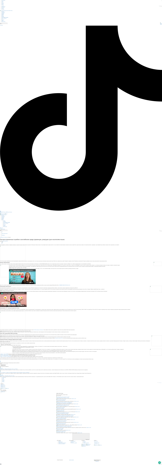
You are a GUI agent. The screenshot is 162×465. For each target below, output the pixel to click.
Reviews (3, 16)
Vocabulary (3, 12)
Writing (3, 14)
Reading (3, 218)
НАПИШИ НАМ (3, 391)
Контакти (3, 9)
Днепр (2, 3)
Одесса (3, 4)
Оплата (3, 8)
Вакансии (3, 7)
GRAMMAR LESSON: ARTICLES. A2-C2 (64, 285)
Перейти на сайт (73, 398)
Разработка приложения (60, 462)
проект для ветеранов (62, 443)
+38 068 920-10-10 (96, 443)
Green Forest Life (4, 18)
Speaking (3, 19)
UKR (0, 212)
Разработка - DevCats (60, 461)
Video (2, 20)
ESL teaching (3, 21)
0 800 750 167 (3, 384)
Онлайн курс (3, 0)
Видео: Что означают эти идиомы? (5, 356)
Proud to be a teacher (74, 442)
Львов (2, 1)
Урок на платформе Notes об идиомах (6, 355)
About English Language (5, 17)
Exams (3, 15)
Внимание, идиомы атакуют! (5, 354)
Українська (97, 461)
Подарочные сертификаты (62, 442)
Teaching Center (73, 441)
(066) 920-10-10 (3, 385)
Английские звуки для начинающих (38, 329)
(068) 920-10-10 (3, 386)
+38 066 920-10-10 (96, 442)
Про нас (84, 441)
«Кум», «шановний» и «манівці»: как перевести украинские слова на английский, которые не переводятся (14, 372)
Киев (2, 2)
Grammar (3, 11)
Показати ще (87, 439)
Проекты (3, 5)
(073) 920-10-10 (3, 387)
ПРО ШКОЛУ (3, 6)
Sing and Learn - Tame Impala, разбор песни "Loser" (7, 375)
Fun (3, 237)
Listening (3, 13)
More (2, 219)
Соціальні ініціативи (86, 442)
